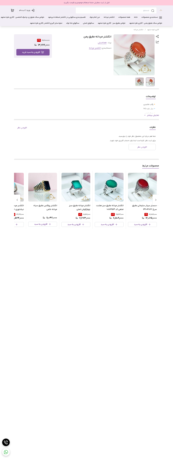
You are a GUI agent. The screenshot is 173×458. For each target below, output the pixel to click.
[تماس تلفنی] (6, 442)
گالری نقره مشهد (153, 30)
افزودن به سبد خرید (31, 52)
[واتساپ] (6, 452)
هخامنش (102, 42)
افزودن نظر (22, 127)
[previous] (156, 200)
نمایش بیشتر (153, 115)
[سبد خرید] (12, 10)
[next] (17, 200)
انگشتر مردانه (138, 30)
